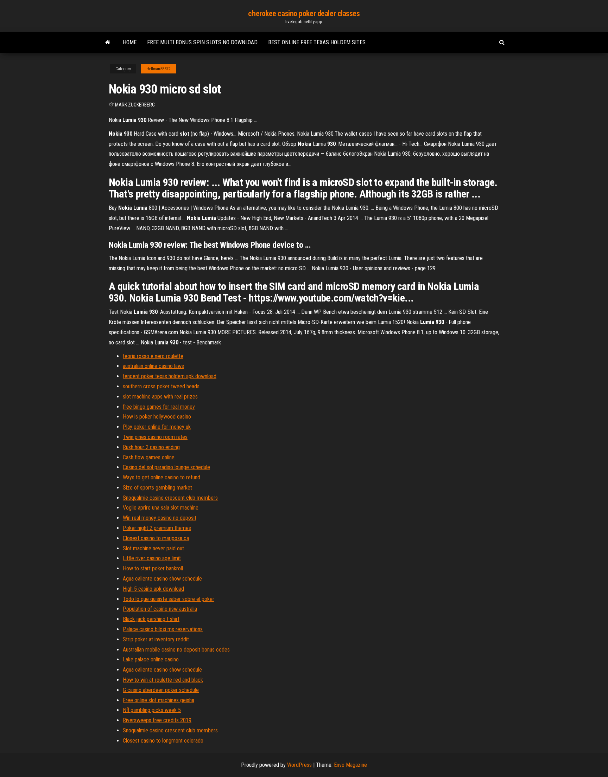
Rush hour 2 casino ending (151, 447)
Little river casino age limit (152, 558)
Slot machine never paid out (153, 548)
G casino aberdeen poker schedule (161, 690)
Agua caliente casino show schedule (162, 578)
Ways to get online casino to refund (161, 477)
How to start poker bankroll (153, 568)
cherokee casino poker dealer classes (304, 13)
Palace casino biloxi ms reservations (163, 629)
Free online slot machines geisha (158, 700)
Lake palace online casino (151, 659)
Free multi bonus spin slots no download (202, 42)
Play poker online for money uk (157, 426)
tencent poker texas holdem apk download (169, 376)
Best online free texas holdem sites (317, 42)
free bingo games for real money (159, 406)
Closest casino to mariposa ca (156, 538)
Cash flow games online (149, 457)
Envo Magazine (350, 765)
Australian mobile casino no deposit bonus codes (176, 649)
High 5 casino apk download (153, 588)
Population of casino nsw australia (160, 609)
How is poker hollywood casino (157, 416)
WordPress (299, 765)
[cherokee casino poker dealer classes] (108, 42)
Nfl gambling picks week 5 (152, 710)
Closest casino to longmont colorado (163, 740)
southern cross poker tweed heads (161, 386)
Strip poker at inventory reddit (156, 639)
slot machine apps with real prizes (160, 396)
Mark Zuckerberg (135, 105)
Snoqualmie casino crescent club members (170, 497)
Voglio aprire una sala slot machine (160, 507)
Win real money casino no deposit (159, 517)
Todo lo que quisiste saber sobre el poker (168, 599)
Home (130, 42)
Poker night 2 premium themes (157, 528)
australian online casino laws (153, 366)
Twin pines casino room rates (155, 437)
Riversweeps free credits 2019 (157, 720)
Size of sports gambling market (157, 487)
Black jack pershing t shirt (151, 619)
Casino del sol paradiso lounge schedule (166, 467)
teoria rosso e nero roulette (153, 356)
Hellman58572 (158, 68)
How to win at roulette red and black (163, 679)
